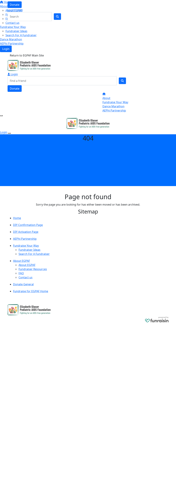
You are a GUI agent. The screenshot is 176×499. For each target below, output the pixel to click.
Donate (14, 5)
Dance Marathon (11, 39)
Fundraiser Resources (33, 269)
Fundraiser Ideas (16, 31)
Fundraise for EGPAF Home (30, 291)
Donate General (23, 284)
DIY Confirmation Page (28, 225)
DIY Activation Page (25, 232)
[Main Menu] (1, 115)
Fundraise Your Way (13, 27)
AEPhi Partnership (12, 43)
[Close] (9, 133)
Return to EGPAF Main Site (27, 55)
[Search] (122, 80)
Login (5, 49)
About (106, 98)
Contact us (12, 23)
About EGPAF (21, 261)
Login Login (15, 10)
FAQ (21, 273)
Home (17, 218)
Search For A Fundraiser (21, 35)
